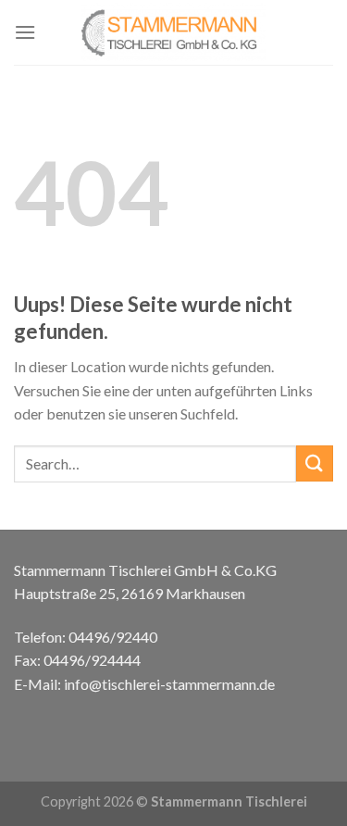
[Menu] (25, 32)
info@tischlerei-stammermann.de (169, 684)
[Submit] (314, 463)
